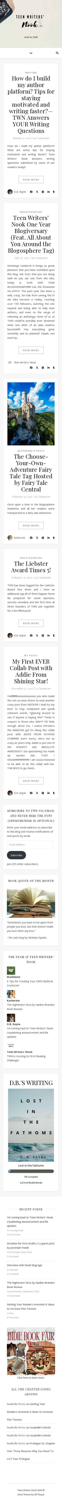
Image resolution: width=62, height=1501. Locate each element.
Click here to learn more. (31, 1377)
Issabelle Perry (16, 1404)
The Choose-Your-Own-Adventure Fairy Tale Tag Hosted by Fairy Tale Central (31, 472)
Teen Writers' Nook (25, 362)
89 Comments (39, 258)
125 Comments (42, 577)
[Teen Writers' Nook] (31, 21)
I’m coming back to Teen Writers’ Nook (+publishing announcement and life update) (30, 1032)
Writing (31, 72)
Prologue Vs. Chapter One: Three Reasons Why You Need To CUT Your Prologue (31, 1451)
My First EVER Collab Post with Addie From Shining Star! (31, 671)
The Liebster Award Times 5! (31, 567)
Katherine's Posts (31, 450)
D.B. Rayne (20, 191)
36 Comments (42, 496)
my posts (31, 655)
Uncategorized (31, 211)
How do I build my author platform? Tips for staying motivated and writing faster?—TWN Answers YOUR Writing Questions (31, 104)
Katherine (19, 537)
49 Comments (41, 138)
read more (31, 179)
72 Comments (43, 688)
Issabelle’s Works (40, 1427)
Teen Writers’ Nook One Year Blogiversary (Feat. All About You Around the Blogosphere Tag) (31, 234)
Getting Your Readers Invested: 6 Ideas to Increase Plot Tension (30, 1411)
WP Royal (39, 1494)
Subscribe (16, 855)
